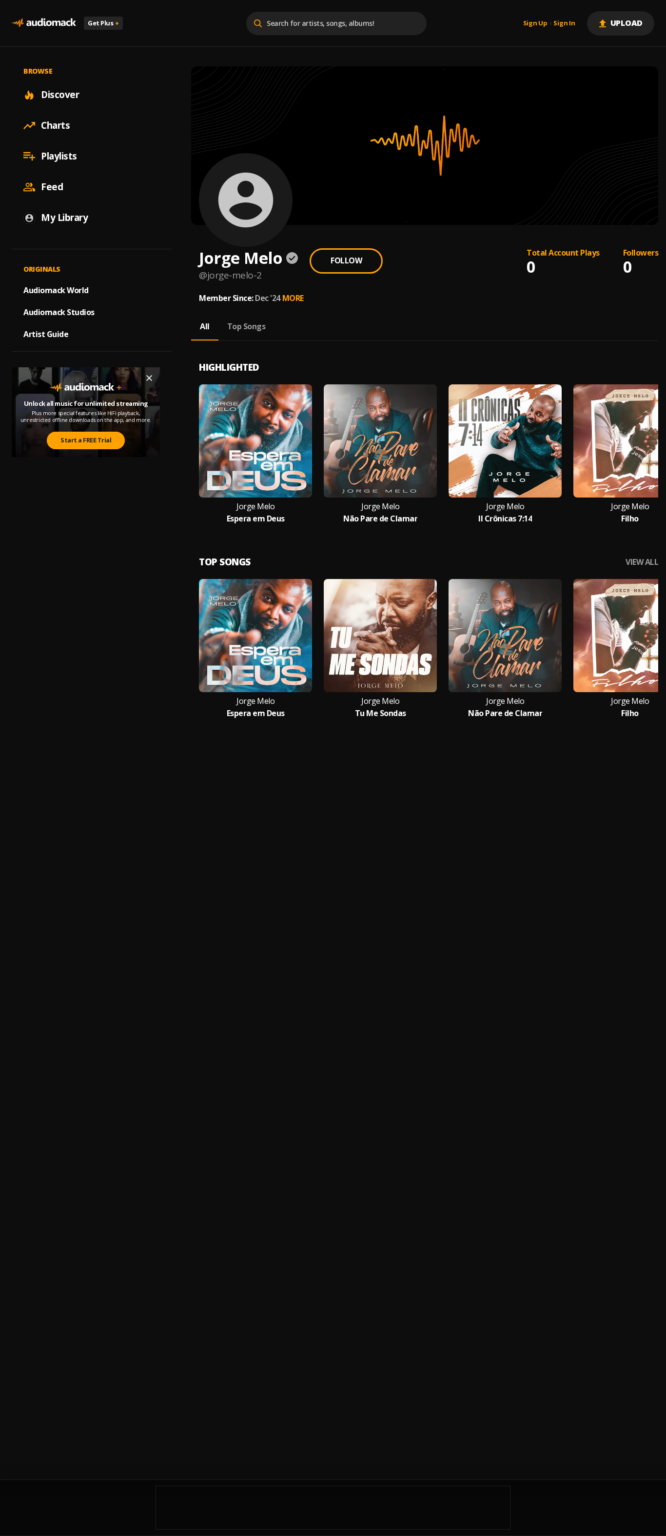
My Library (64, 217)
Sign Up (535, 23)
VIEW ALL (642, 562)
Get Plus (103, 23)
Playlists (59, 156)
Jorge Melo (255, 506)
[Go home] (44, 23)
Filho (630, 519)
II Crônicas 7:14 (505, 519)
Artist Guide (45, 334)
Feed (52, 186)
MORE (293, 298)
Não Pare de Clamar (380, 519)
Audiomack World (56, 290)
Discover (60, 94)
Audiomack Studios (59, 312)
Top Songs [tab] (246, 326)
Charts (55, 125)
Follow (346, 260)
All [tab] (205, 326)
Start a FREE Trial (85, 440)
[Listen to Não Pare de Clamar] (380, 441)
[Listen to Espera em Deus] (255, 441)
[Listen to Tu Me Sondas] (380, 635)
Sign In (564, 23)
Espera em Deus (256, 519)
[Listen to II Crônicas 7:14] (505, 441)
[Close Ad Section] (149, 378)
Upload (626, 23)
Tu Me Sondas (380, 713)
